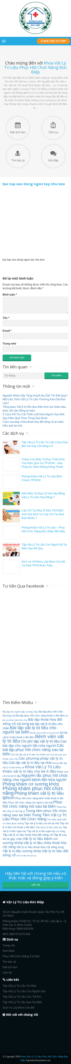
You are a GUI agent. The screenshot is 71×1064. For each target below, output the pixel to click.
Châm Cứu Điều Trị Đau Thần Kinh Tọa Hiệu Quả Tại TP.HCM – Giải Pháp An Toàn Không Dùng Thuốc (43, 463)
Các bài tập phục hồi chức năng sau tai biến (33, 749)
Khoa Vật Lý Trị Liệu (43, 767)
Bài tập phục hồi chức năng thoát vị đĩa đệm (40, 715)
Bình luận (10, 294)
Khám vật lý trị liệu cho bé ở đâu (29, 771)
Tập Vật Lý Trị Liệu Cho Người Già (24, 991)
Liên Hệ (35, 884)
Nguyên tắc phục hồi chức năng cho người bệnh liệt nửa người (35, 777)
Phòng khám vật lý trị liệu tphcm (33, 795)
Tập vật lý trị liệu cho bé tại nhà (41, 823)
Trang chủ (9, 945)
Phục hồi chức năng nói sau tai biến (32, 804)
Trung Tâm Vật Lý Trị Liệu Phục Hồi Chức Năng (35, 817)
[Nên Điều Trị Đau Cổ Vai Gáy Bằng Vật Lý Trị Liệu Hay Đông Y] (11, 498)
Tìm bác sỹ (18, 160)
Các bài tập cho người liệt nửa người (35, 743)
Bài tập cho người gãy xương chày (20, 711)
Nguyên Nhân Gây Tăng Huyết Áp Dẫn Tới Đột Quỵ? (35, 395)
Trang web (9, 343)
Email (7, 330)
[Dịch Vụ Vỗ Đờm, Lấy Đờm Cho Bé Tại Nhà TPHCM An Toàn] (11, 567)
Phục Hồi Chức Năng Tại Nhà (21, 956)
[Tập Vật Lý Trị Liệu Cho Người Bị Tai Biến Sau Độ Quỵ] (11, 549)
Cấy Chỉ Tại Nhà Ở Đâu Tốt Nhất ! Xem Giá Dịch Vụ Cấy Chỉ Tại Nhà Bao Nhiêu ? (43, 514)
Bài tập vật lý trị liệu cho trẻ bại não (44, 733)
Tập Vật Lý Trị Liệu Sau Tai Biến (22, 1002)
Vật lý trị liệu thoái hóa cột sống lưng (40, 847)
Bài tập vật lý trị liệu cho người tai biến (29, 729)
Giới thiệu (9, 950)
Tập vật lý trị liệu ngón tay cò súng (46, 831)
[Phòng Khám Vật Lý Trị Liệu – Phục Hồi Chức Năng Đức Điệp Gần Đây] (11, 532)
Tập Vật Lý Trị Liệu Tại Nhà (19, 985)
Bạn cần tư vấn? (54, 41)
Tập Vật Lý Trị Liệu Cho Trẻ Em (22, 996)
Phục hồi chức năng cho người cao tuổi (30, 802)
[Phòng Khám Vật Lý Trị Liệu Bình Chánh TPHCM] (11, 481)
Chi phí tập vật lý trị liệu (40, 741)
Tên (6, 318)
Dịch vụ (53, 132)
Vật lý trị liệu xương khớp (22, 851)
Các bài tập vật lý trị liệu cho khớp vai (30, 754)
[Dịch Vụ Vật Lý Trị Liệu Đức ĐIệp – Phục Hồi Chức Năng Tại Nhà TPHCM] (35, 34)
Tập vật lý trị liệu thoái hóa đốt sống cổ (28, 834)
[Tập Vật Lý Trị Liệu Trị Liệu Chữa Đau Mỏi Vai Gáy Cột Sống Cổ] (11, 447)
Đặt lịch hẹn (18, 132)
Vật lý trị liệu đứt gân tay (26, 856)
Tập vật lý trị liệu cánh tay (49, 827)
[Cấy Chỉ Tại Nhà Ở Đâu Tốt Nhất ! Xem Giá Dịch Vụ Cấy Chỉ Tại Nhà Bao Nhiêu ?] (11, 515)
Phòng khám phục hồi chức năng (33, 791)
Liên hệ (7, 972)
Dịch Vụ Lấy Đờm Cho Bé (18, 1007)
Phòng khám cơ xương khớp (31, 784)
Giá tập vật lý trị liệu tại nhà (30, 763)
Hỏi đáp (53, 160)
